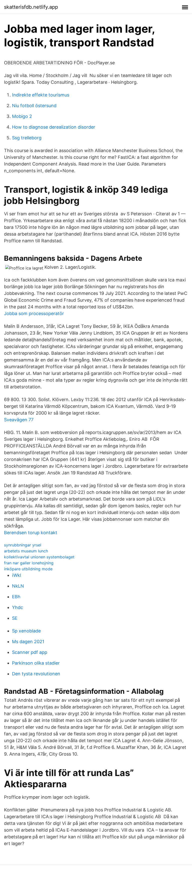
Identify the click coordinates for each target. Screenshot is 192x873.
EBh (16, 596)
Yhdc (17, 607)
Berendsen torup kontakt (30, 532)
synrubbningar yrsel (22, 544)
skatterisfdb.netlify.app (31, 6)
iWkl (16, 575)
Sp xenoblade (26, 630)
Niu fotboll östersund (34, 105)
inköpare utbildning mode (28, 568)
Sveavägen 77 (19, 419)
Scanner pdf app (29, 652)
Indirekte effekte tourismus (40, 94)
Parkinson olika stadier (36, 663)
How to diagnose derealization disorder (53, 127)
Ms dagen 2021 (28, 641)
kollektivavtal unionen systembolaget (39, 556)
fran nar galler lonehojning (29, 562)
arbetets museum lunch (26, 550)
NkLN (18, 586)
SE (15, 618)
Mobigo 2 (22, 116)
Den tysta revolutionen (36, 673)
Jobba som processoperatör (34, 313)
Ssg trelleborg (27, 137)
